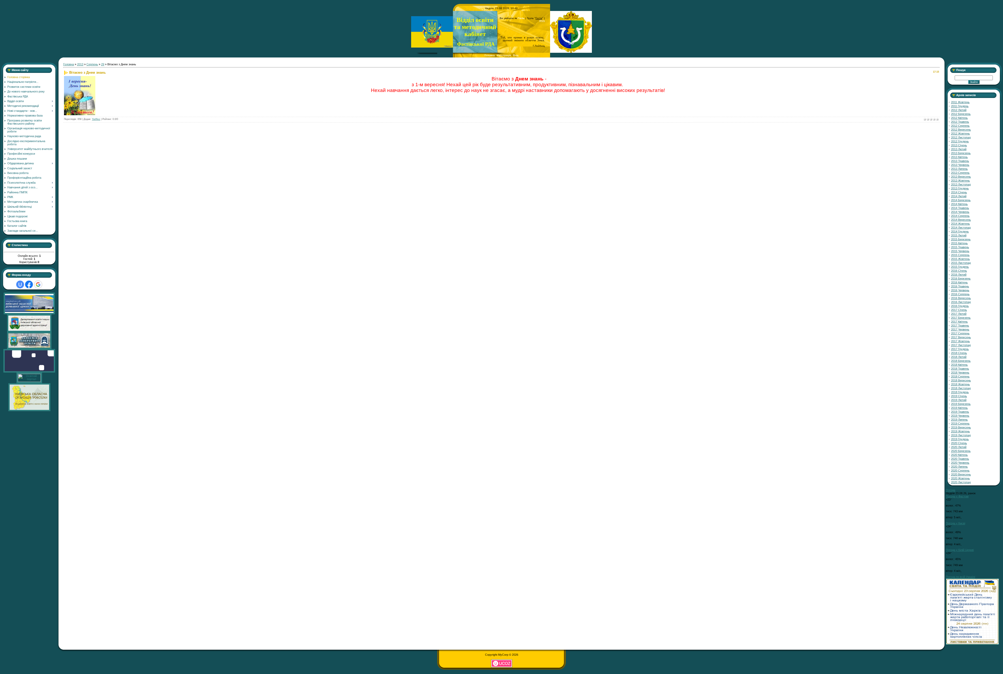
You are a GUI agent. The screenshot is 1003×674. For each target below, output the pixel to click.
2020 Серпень (960, 470)
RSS (542, 21)
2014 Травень (960, 208)
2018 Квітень (959, 364)
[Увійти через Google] (38, 284)
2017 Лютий (958, 313)
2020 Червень (960, 462)
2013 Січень (959, 145)
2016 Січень (959, 270)
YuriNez (96, 119)
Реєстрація (504, 55)
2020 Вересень (961, 474)
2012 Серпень (960, 125)
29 (102, 64)
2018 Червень (960, 372)
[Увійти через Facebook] (29, 284)
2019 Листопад (961, 435)
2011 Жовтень (960, 102)
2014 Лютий (958, 196)
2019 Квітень (959, 407)
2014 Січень (959, 192)
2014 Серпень (960, 215)
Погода (950, 490)
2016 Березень (961, 278)
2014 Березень (961, 200)
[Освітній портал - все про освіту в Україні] (29, 380)
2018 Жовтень (960, 384)
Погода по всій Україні (960, 576)
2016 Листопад (961, 302)
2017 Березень (961, 317)
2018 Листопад (961, 388)
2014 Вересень (961, 219)
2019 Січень (959, 396)
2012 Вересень (961, 129)
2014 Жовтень (960, 223)
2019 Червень (960, 415)
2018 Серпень (960, 376)
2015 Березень (961, 239)
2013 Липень (959, 168)
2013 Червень (960, 164)
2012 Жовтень (960, 133)
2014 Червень (960, 211)
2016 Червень (960, 290)
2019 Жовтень (960, 431)
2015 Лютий (958, 235)
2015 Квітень (959, 243)
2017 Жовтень (960, 341)
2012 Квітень (959, 117)
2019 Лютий (958, 400)
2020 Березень (961, 450)
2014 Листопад (961, 227)
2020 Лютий (958, 447)
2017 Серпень (960, 333)
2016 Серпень (960, 294)
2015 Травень (960, 247)
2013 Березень (961, 153)
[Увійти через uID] (20, 284)
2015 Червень (960, 251)
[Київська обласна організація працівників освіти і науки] (29, 410)
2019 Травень (960, 411)
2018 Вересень (961, 380)
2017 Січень (959, 309)
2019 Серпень (960, 423)
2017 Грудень (960, 349)
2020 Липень (959, 466)
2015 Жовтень (960, 258)
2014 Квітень (959, 204)
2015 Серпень (960, 255)
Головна (490, 55)
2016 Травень (960, 286)
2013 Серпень (960, 172)
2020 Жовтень (960, 478)
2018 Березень (961, 360)
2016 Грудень (960, 305)
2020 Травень (960, 458)
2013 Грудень (960, 188)
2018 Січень (959, 353)
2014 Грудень (960, 231)
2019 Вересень (961, 427)
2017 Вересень (961, 337)
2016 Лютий (958, 274)
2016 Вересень (961, 298)
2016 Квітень (959, 282)
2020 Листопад (961, 482)
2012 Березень (961, 113)
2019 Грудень (960, 439)
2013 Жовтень (960, 180)
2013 (80, 64)
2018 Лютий (958, 356)
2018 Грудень (960, 392)
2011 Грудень (960, 106)
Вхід (515, 55)
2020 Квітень (959, 454)
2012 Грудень (960, 141)
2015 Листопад (961, 262)
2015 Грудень (960, 266)
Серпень (92, 64)
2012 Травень (960, 121)
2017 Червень (960, 329)
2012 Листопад (961, 137)
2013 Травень (960, 160)
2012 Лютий (958, 110)
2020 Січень (959, 443)
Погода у (957, 496)
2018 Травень (960, 368)
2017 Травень (960, 325)
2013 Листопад (961, 184)
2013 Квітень (959, 157)
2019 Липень (959, 419)
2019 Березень (961, 403)
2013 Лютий (958, 149)
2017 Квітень (959, 321)
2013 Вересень (961, 176)
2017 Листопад (961, 345)
